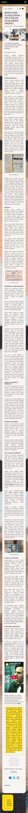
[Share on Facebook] (10, 778)
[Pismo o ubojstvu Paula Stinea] (14, 275)
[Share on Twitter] (14, 778)
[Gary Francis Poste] (14, 546)
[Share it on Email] (18, 778)
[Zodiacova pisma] (14, 163)
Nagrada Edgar (8, 658)
